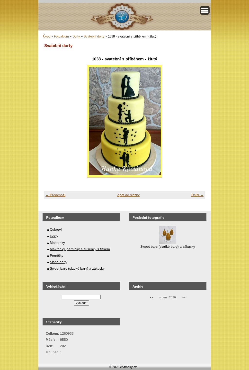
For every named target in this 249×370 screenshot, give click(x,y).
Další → (197, 195)
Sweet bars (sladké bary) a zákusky (77, 268)
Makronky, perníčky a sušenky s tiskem (80, 249)
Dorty (76, 36)
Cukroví (56, 229)
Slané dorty (58, 262)
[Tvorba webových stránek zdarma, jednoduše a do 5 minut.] (138, 367)
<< (151, 297)
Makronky (57, 243)
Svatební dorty (94, 36)
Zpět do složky (128, 195)
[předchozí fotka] (52, 121)
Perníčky (56, 255)
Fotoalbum (61, 36)
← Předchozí (55, 195)
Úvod (46, 36)
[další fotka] (196, 121)
